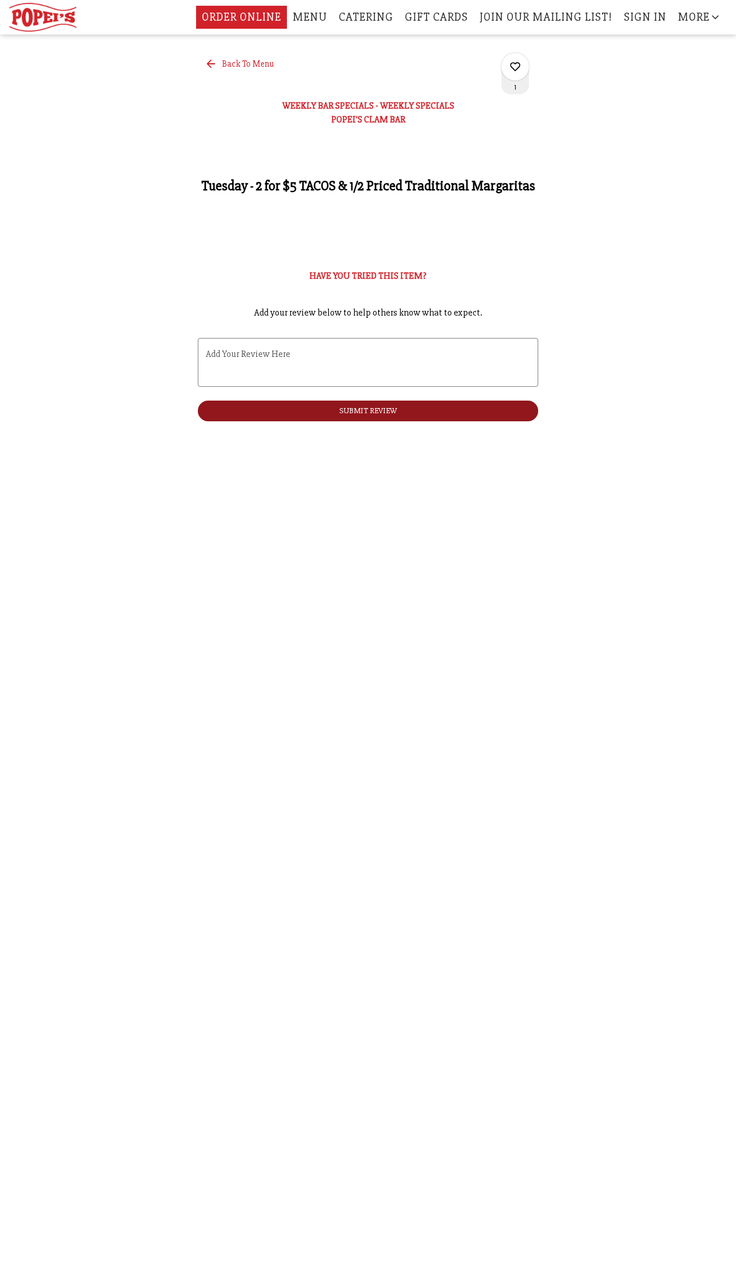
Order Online (241, 17)
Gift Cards (436, 17)
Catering (366, 17)
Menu (310, 17)
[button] (699, 17)
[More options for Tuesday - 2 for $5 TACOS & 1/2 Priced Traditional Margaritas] (515, 66)
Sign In (645, 17)
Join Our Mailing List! (546, 17)
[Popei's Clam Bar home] (61, 17)
